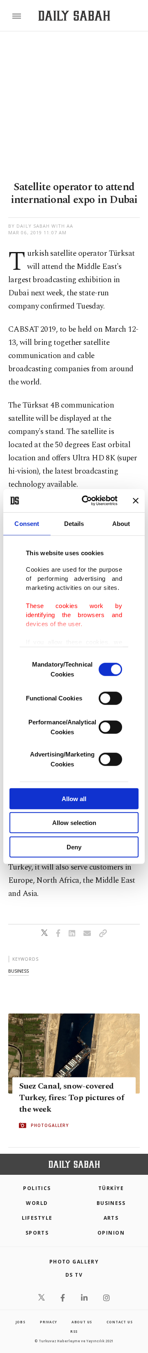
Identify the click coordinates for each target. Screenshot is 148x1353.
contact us (119, 1322)
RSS (74, 1331)
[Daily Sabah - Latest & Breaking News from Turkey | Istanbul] (74, 16)
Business (111, 1203)
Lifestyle (37, 1217)
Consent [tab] (26, 523)
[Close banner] (136, 501)
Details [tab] (74, 523)
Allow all (74, 798)
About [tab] (121, 523)
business (18, 971)
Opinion (111, 1232)
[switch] (110, 698)
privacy (48, 1322)
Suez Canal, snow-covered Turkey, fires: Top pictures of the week (71, 1097)
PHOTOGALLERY (50, 1125)
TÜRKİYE (111, 1188)
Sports (37, 1232)
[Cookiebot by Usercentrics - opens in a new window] (87, 500)
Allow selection (74, 822)
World (37, 1203)
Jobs (20, 1322)
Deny (74, 846)
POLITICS (37, 1188)
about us (82, 1322)
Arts (111, 1217)
